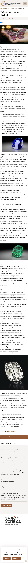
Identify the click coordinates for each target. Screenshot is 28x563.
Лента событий (7, 505)
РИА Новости (11, 431)
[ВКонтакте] (1, 22)
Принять (7, 558)
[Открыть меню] (25, 3)
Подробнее (16, 558)
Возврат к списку (14, 437)
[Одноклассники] (2, 22)
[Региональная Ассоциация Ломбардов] (12, 3)
